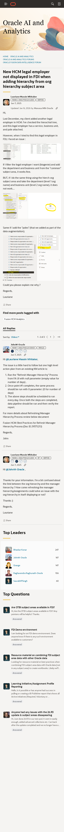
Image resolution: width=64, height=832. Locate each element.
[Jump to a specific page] (58, 337)
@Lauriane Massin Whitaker (22, 359)
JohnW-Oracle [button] (18, 344)
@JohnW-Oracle (15, 469)
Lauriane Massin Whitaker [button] (24, 96)
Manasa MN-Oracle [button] (43, 108)
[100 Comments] (21, 351)
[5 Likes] (25, 461)
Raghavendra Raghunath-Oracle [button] (28, 573)
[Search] (52, 4)
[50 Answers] (17, 351)
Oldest (14, 337)
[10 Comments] (21, 461)
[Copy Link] (56, 108)
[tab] (9, 328)
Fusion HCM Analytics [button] (14, 319)
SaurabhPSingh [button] (20, 581)
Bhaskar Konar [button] (20, 550)
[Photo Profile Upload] (12, 351)
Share (7, 305)
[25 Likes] (25, 351)
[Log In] (59, 4)
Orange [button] (16, 565)
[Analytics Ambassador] (12, 461)
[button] (6, 102)
